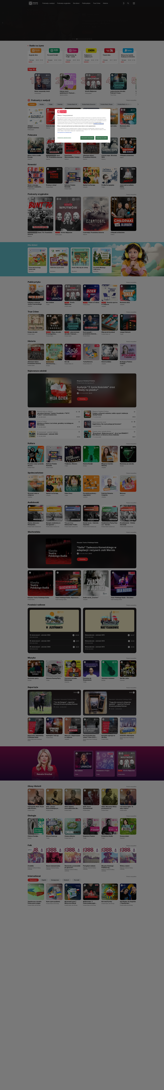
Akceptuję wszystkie (101, 138)
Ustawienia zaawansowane (64, 137)
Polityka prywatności (98, 123)
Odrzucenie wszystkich (87, 138)
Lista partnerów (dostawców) (64, 132)
